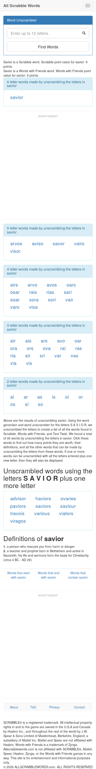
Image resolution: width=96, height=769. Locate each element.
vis (29, 363)
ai (12, 396)
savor (59, 243)
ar (26, 396)
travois (17, 513)
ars (44, 340)
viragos (18, 520)
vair (69, 299)
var (57, 355)
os (12, 404)
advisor (18, 498)
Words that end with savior (48, 575)
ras (78, 348)
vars (14, 306)
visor (15, 250)
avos (52, 284)
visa (33, 306)
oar (78, 340)
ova (47, 348)
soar (15, 299)
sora (34, 299)
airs (14, 284)
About (14, 707)
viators (66, 513)
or (81, 396)
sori (52, 299)
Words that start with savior (18, 575)
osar (15, 292)
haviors (43, 498)
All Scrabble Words (21, 5)
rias (50, 292)
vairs (79, 243)
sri (42, 355)
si (27, 404)
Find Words (48, 46)
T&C (33, 707)
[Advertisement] (48, 169)
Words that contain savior (78, 575)
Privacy (54, 707)
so (40, 404)
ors (30, 348)
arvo (32, 284)
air (13, 340)
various (42, 513)
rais (33, 292)
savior (16, 97)
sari (68, 292)
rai (63, 348)
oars (71, 284)
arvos (16, 243)
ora (13, 348)
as (39, 396)
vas (74, 355)
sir (27, 355)
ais (28, 340)
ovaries (68, 498)
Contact (79, 707)
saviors (43, 505)
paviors (18, 505)
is (54, 396)
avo (61, 340)
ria (13, 355)
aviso (37, 243)
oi (67, 396)
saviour (68, 505)
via (13, 363)
